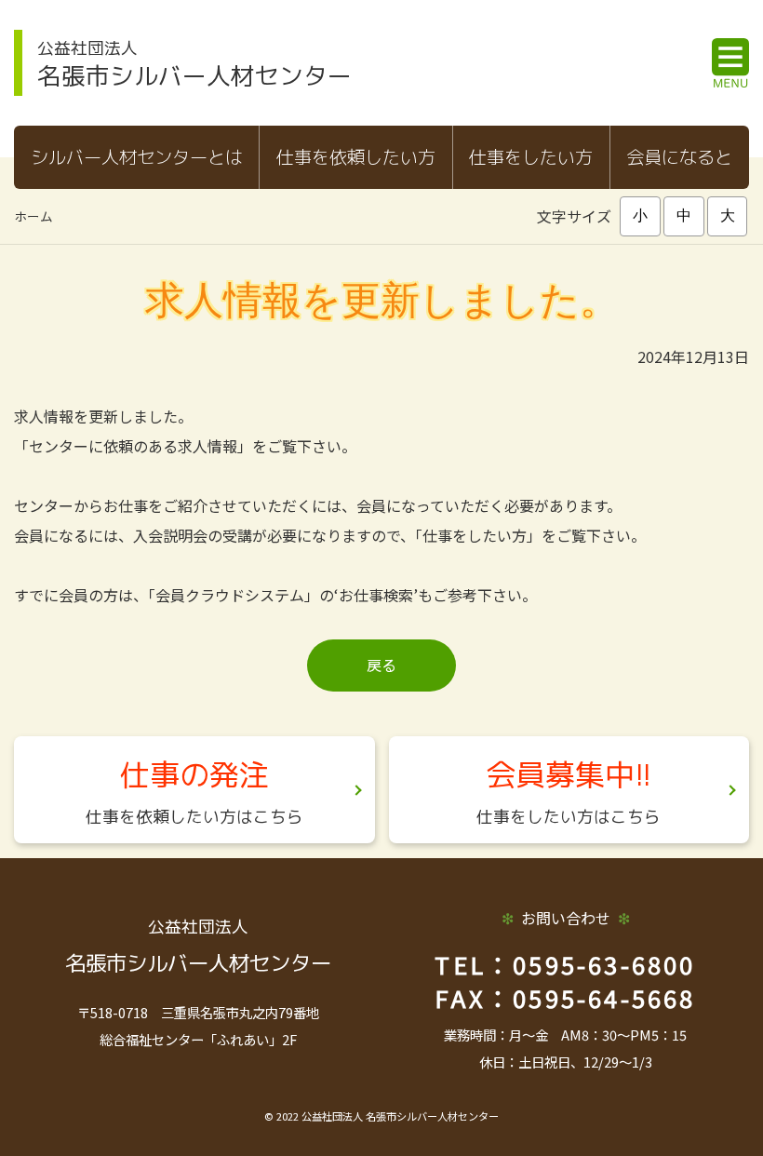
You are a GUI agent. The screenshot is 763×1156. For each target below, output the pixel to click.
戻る (381, 664)
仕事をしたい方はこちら (568, 816)
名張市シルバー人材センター (194, 64)
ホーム (33, 216)
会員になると (679, 156)
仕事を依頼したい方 (355, 156)
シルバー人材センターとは (137, 156)
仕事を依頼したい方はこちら (194, 816)
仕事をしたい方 (531, 156)
